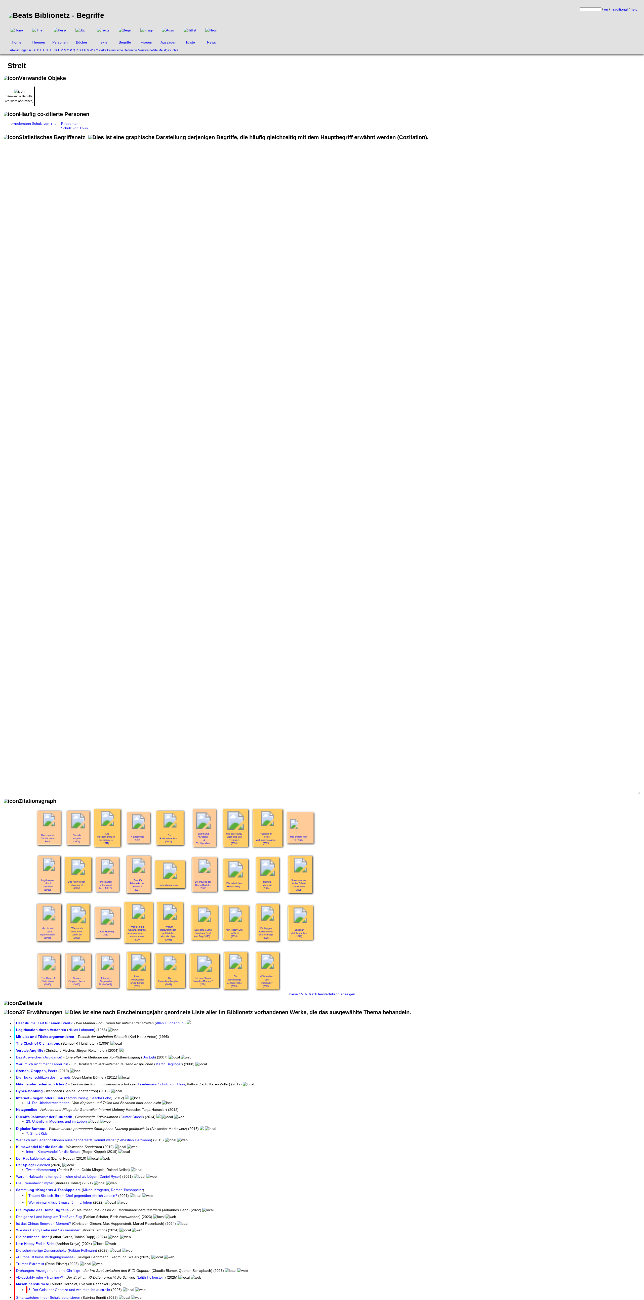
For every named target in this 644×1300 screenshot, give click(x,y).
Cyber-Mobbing (29, 1091)
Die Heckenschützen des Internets (43, 1077)
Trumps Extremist (30, 1264)
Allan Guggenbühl (170, 1023)
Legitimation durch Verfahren (41, 1030)
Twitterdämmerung (41, 1170)
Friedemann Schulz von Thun (161, 1084)
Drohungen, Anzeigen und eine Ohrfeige (48, 1271)
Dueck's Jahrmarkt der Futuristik (44, 1117)
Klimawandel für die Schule (39, 1147)
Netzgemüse (26, 1110)
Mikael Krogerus (96, 1190)
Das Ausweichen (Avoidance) (39, 1057)
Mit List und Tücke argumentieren (45, 1037)
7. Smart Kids (37, 1133)
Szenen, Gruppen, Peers (36, 1071)
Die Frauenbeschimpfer (35, 1183)
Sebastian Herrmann (134, 1140)
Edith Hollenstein (151, 1277)
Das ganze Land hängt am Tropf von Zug (49, 1217)
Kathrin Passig (76, 1098)
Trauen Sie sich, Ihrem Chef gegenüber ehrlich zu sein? (72, 1196)
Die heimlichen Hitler (32, 1237)
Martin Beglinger (168, 1064)
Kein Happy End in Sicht (35, 1244)
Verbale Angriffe (29, 1050)
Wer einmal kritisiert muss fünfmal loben (60, 1202)
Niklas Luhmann (81, 1030)
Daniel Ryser (110, 1176)
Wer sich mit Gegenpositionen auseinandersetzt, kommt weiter (66, 1140)
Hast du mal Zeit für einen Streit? (44, 1023)
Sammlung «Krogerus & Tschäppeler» (48, 1190)
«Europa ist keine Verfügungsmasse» (45, 1257)
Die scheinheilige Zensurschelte (41, 1250)
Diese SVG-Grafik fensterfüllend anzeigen (322, 994)
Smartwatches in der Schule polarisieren (48, 1297)
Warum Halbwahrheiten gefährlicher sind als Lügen (56, 1176)
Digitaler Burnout (31, 1129)
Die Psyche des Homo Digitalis (42, 1210)
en (606, 9)
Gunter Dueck (131, 1117)
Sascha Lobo (100, 1098)
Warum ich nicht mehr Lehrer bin (42, 1064)
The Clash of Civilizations (38, 1043)
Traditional (619, 9)
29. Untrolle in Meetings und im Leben (56, 1121)
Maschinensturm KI (32, 1284)
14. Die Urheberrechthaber (47, 1103)
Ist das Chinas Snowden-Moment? (43, 1224)
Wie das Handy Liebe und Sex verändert (48, 1230)
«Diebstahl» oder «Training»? (39, 1277)
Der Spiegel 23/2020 (33, 1165)
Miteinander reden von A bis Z (41, 1084)
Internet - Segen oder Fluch (39, 1098)
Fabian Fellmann (82, 1250)
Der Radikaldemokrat (33, 1158)
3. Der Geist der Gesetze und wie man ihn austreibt (69, 1290)
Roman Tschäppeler (127, 1190)
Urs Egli (148, 1057)
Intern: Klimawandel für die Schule (53, 1152)
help (634, 9)
